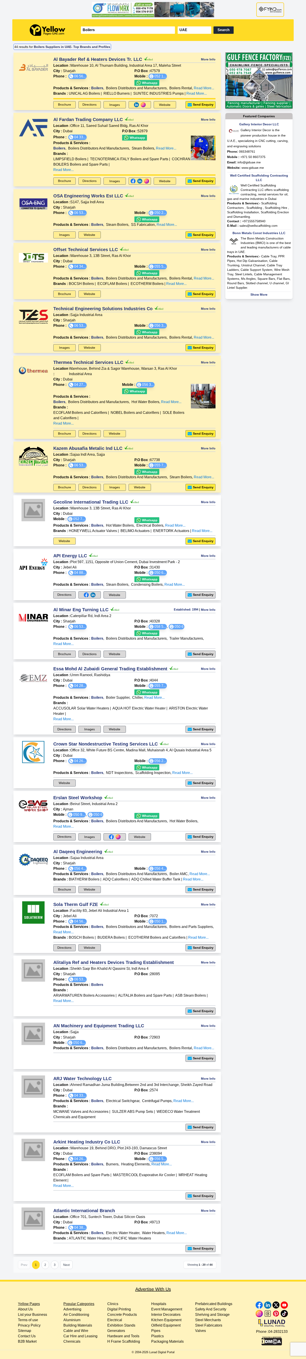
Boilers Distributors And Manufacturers (98, 148)
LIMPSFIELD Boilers (69, 159)
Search (224, 30)
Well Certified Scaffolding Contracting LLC (259, 178)
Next (66, 1265)
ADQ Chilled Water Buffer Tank (155, 879)
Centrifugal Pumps (157, 1101)
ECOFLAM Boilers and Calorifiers (80, 413)
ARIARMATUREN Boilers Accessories (84, 995)
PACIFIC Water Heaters (132, 1238)
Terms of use (28, 1320)
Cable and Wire (75, 1331)
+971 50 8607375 (252, 157)
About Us (25, 1309)
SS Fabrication (143, 224)
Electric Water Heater (122, 1233)
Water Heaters (153, 1233)
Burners (112, 1164)
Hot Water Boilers (145, 402)
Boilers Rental (180, 88)
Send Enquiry (203, 104)
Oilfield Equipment (166, 1325)
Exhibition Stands (121, 1325)
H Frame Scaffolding (123, 1341)
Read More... (204, 88)
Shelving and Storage (212, 1314)
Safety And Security (210, 1309)
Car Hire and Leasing (80, 1336)
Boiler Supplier (117, 697)
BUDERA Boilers (111, 937)
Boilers (97, 88)
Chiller (137, 697)
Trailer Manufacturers (186, 638)
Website (164, 105)
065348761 (247, 151)
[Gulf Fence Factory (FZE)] (259, 81)
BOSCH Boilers (81, 937)
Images (114, 105)
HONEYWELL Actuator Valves (93, 531)
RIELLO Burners (116, 93)
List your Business (32, 1314)
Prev (24, 1265)
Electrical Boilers (149, 525)
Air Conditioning (76, 1314)
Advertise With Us (153, 1289)
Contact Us (27, 1336)
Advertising (72, 1309)
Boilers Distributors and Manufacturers (136, 88)
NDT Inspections (119, 773)
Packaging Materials (167, 1341)
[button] (77, 76)
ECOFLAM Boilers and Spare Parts (81, 1175)
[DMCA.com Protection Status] (271, 1340)
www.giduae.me (252, 167)
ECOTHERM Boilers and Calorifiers (156, 937)
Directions (89, 104)
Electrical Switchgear (122, 1101)
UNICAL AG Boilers (84, 93)
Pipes (155, 1331)
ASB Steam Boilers (190, 995)
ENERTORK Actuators (171, 531)
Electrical (114, 1320)
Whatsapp (149, 83)
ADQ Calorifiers (115, 879)
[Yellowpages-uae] (47, 30)
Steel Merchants (208, 1320)
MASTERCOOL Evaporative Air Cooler (144, 1175)
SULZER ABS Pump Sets (132, 1111)
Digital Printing (119, 1309)
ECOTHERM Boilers (147, 284)
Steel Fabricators (208, 1325)
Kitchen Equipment (166, 1320)
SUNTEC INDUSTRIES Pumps (158, 93)
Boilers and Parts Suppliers (191, 927)
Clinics (112, 1304)
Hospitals (158, 1304)
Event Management (166, 1309)
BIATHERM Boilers (84, 879)
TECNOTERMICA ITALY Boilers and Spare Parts (129, 159)
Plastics (157, 1336)
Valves (200, 1331)
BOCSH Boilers (81, 284)
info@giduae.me (249, 162)
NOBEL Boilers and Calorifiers (135, 413)
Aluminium (71, 1320)
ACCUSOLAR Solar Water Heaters (81, 708)
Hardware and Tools (123, 1336)
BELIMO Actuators (135, 531)
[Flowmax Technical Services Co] (153, 9)
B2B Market (27, 1341)
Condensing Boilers (147, 584)
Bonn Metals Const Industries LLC (259, 233)
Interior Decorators (166, 1314)
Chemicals (71, 1341)
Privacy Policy (29, 1325)
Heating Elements (135, 1164)
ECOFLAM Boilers (112, 284)
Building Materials (77, 1325)
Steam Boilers (143, 148)
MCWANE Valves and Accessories (80, 1111)
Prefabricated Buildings (213, 1304)
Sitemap (24, 1331)
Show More (258, 294)
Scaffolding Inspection (152, 773)
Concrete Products (122, 1314)
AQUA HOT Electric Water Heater (139, 708)
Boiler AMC (179, 874)
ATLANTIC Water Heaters (89, 1238)
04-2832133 (278, 1331)
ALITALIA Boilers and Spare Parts (145, 995)
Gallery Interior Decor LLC (259, 124)
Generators (116, 1331)
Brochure (64, 104)
